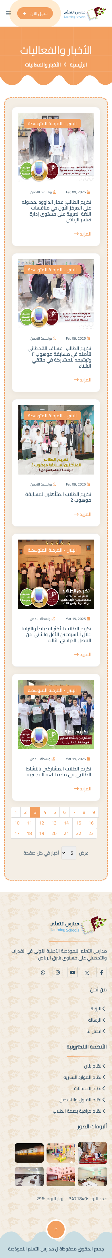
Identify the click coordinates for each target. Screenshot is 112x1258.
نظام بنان (93, 1065)
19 (41, 833)
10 (17, 822)
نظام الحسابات (88, 1088)
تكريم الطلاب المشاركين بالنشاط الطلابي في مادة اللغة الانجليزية (58, 771)
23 (91, 833)
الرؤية (97, 1008)
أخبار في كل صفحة (41, 852)
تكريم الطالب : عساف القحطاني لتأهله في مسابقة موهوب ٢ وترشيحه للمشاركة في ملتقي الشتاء (59, 357)
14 (66, 822)
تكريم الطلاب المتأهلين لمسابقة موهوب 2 (58, 497)
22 (78, 833)
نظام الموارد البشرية (83, 1077)
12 (41, 822)
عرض (83, 852)
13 (54, 822)
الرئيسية (78, 64)
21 (66, 833)
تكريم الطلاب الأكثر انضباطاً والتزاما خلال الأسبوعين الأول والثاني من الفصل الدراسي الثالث (56, 634)
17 (17, 833)
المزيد (85, 233)
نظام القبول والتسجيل (81, 1099)
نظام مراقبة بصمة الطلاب (78, 1111)
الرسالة (95, 1020)
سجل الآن (38, 13)
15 (78, 822)
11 (29, 822)
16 (91, 822)
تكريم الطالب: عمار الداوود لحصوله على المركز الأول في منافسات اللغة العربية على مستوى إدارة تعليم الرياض (56, 210)
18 (29, 833)
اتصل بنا (94, 1031)
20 (54, 833)
